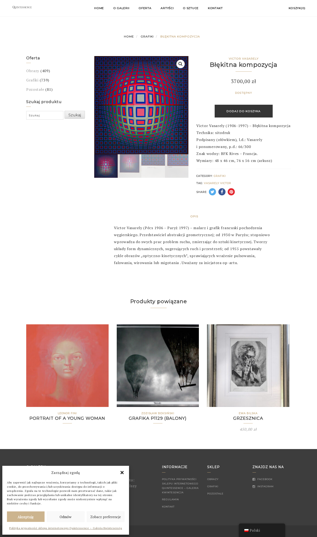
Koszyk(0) (297, 8)
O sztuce (191, 8)
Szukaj (74, 115)
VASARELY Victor (217, 183)
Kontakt (215, 8)
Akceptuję (26, 516)
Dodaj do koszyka (243, 111)
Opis (194, 216)
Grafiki (147, 36)
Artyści (167, 8)
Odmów (65, 516)
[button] (122, 472)
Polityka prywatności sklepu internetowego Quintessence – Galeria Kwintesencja (65, 528)
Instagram (265, 486)
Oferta (145, 8)
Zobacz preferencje (105, 516)
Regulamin (170, 499)
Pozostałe (35, 89)
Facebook (264, 479)
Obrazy (32, 70)
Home (99, 8)
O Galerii (121, 8)
